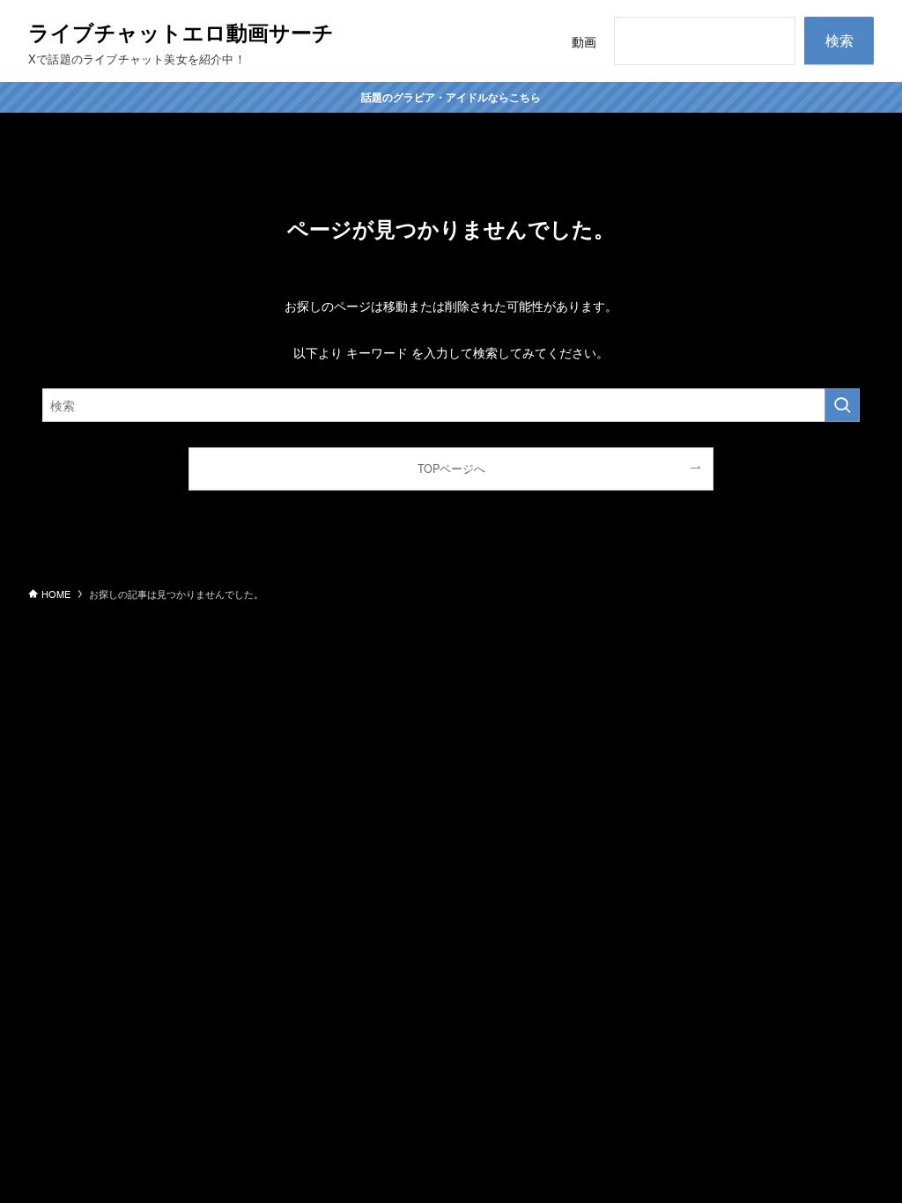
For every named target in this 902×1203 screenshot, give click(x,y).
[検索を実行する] (842, 405)
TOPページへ (451, 468)
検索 (839, 40)
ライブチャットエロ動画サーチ (181, 31)
